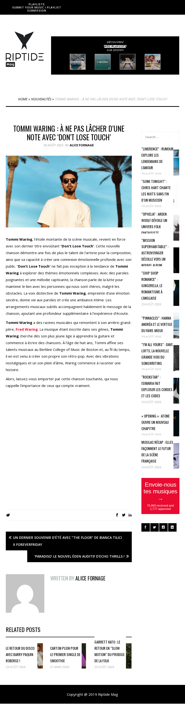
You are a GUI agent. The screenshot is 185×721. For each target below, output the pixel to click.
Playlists (37, 4)
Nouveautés (41, 99)
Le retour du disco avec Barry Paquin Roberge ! (20, 654)
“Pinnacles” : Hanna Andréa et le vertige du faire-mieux (156, 324)
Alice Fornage (82, 145)
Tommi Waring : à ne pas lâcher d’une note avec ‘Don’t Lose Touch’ (68, 132)
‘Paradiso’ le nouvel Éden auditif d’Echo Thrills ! (79, 556)
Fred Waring (27, 329)
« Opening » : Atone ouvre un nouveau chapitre (155, 422)
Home (22, 99)
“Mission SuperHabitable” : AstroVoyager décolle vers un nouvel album (154, 253)
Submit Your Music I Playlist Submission (36, 9)
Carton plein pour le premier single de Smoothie (65, 654)
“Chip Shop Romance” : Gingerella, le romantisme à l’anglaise (151, 285)
